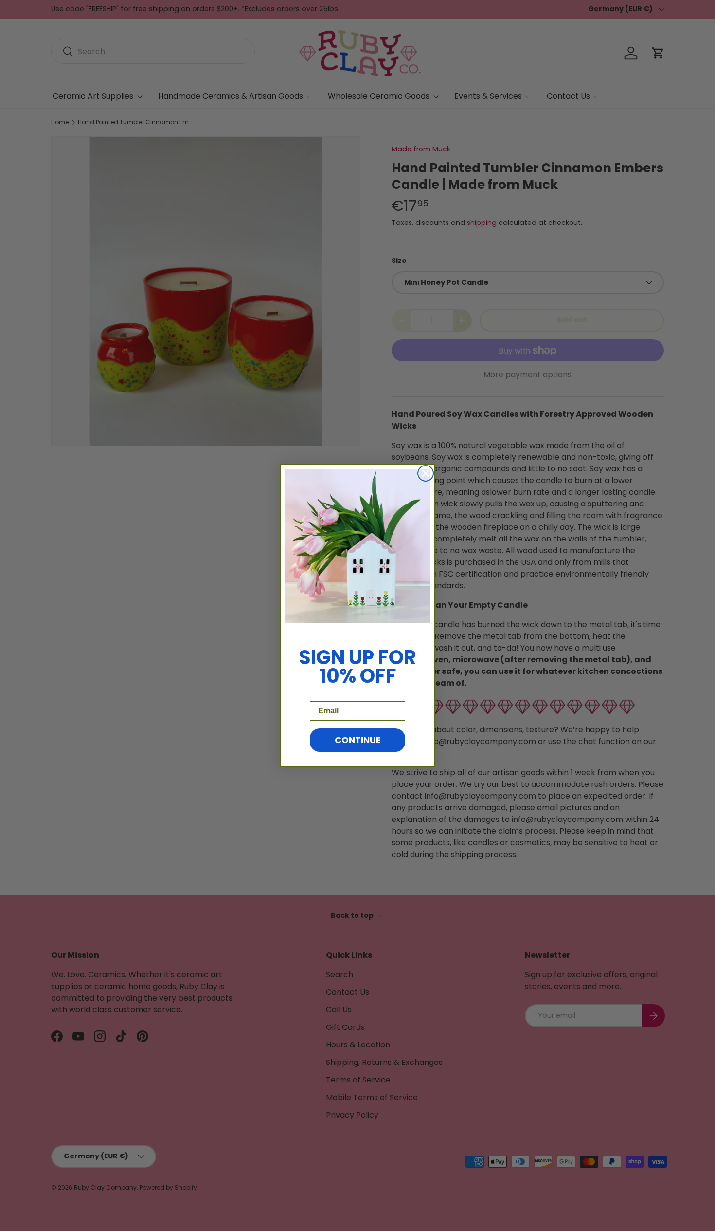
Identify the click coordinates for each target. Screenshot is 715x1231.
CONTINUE (358, 740)
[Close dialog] (425, 473)
